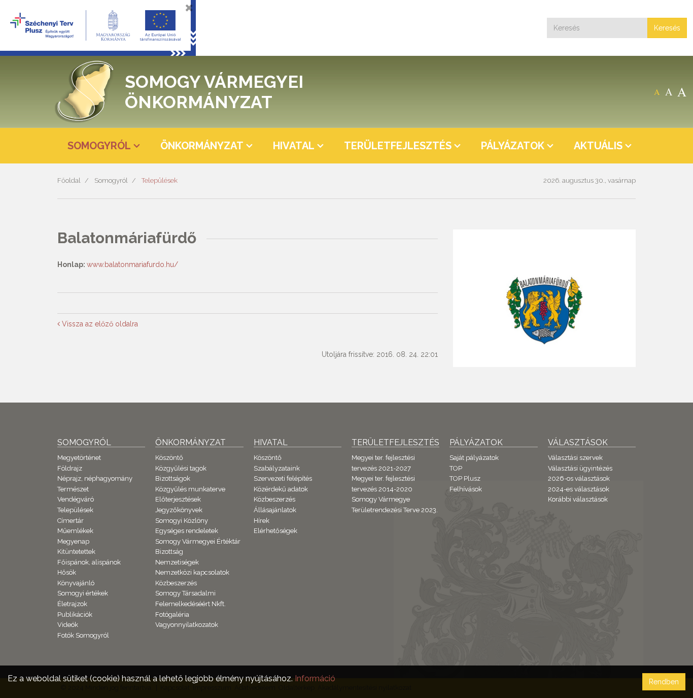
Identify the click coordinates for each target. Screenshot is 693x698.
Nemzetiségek (177, 562)
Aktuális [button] (598, 146)
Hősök (66, 572)
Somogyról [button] (99, 146)
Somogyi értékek (82, 593)
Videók (67, 624)
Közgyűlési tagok (180, 468)
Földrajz (69, 468)
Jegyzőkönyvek (178, 510)
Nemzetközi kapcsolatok (192, 572)
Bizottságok (172, 478)
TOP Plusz (464, 478)
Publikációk (74, 614)
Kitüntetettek (76, 551)
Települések (160, 180)
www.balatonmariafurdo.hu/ (132, 264)
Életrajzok (72, 604)
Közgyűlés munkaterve (190, 489)
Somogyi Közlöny (181, 520)
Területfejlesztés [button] (398, 146)
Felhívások (465, 489)
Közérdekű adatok (281, 489)
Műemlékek (75, 531)
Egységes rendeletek (186, 531)
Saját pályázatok (474, 457)
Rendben (664, 682)
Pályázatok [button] (512, 146)
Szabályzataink (277, 468)
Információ (315, 678)
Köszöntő (169, 457)
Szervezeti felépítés (283, 478)
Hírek (261, 520)
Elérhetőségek (275, 531)
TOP (455, 468)
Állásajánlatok (275, 510)
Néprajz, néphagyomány (94, 478)
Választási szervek (575, 457)
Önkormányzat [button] (202, 146)
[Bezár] (189, 7)
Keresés (667, 28)
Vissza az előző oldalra (99, 324)
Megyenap (73, 541)
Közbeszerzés (176, 583)
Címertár (70, 520)
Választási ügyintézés (580, 468)
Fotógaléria (172, 614)
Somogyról (111, 180)
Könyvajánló (75, 583)
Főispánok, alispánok (89, 562)
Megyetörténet (79, 457)
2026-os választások (579, 478)
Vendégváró (75, 499)
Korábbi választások (578, 499)
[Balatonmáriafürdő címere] (544, 310)
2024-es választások (578, 489)
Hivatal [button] (294, 146)
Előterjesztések (178, 499)
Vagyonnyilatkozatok (186, 624)
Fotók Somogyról (83, 635)
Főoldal (69, 180)
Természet (73, 489)
